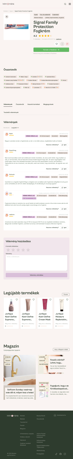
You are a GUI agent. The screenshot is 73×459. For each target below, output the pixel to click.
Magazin (23, 428)
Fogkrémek (56, 14)
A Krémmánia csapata (27, 433)
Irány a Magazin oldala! (61, 349)
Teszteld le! (23, 422)
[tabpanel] (36, 200)
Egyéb (36, 14)
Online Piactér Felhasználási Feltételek (41, 435)
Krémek (6, 11)
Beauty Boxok (41, 415)
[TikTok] (56, 454)
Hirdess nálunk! (25, 437)
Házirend (23, 440)
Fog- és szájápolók (45, 14)
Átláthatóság (41, 450)
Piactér (22, 425)
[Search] (65, 4)
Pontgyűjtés (40, 454)
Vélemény (9, 253)
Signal (11, 11)
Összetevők (40, 419)
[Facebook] (60, 454)
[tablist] (36, 108)
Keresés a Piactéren (50, 50)
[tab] (8, 104)
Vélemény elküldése (36, 275)
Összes (66, 294)
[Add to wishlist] (17, 300)
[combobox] (15, 128)
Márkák (22, 419)
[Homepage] (8, 4)
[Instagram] (65, 454)
